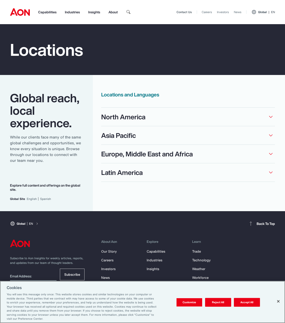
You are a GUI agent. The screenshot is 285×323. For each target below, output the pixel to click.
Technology (201, 260)
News (237, 12)
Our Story (109, 251)
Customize (189, 302)
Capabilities (47, 12)
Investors (223, 12)
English (32, 199)
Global (266, 12)
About (113, 12)
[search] (128, 12)
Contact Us (184, 12)
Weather (198, 268)
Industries (72, 12)
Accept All (246, 302)
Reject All (218, 302)
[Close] (278, 301)
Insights (94, 12)
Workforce (200, 277)
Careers (207, 12)
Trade (196, 251)
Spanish (45, 199)
